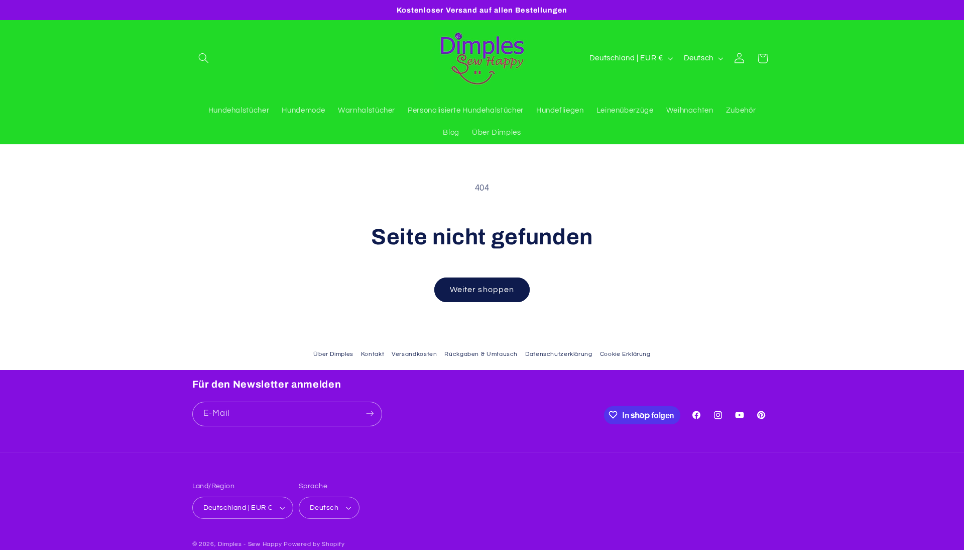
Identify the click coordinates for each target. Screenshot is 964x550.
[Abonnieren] (369, 413)
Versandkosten (414, 354)
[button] (203, 58)
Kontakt (372, 354)
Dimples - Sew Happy (250, 544)
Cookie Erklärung (625, 354)
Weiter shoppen (482, 290)
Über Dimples (333, 354)
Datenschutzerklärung (558, 354)
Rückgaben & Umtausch (481, 354)
